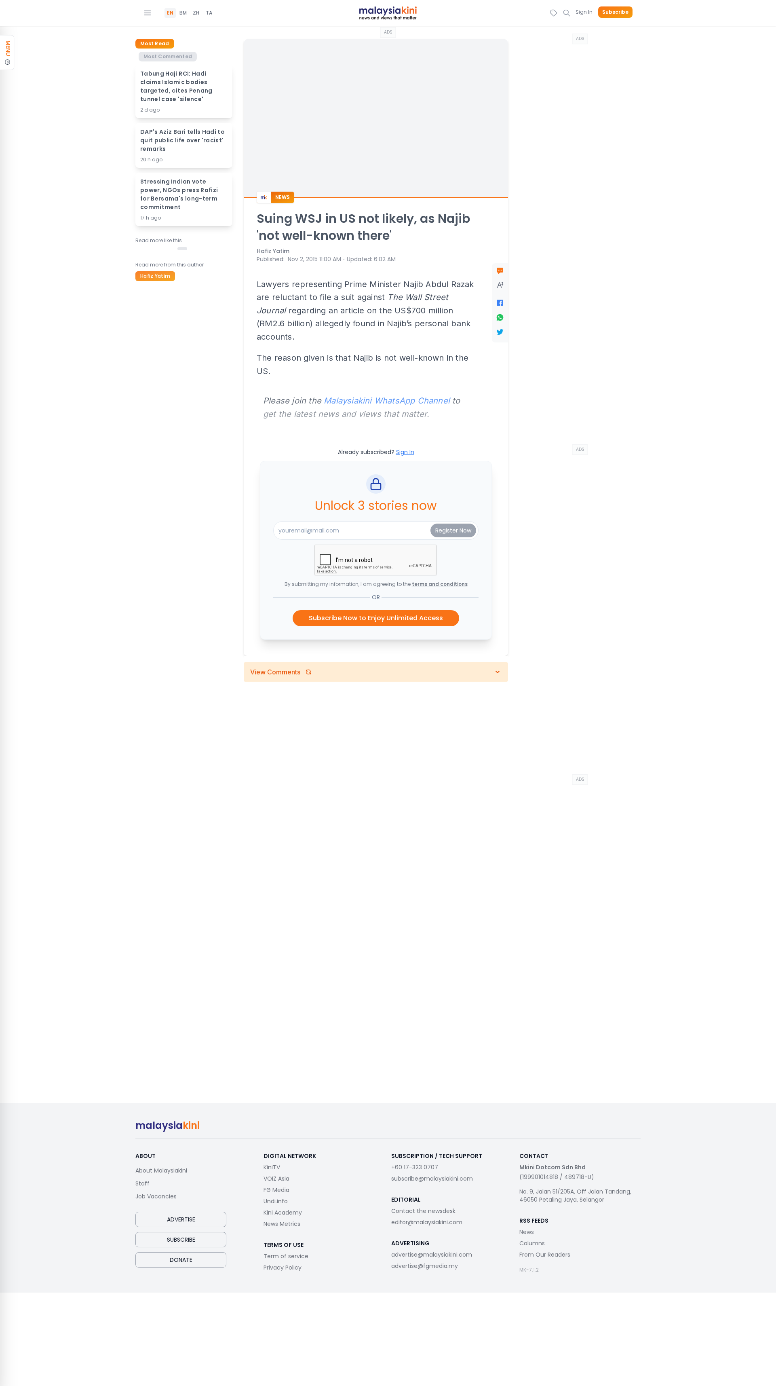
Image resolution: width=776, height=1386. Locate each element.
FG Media (276, 1190)
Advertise (181, 1219)
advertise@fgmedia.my (424, 1266)
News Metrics (282, 1224)
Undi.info (276, 1201)
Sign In (584, 11)
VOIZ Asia (276, 1179)
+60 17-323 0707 (414, 1167)
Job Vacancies (156, 1196)
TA (209, 13)
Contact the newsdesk (423, 1211)
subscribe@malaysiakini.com (432, 1179)
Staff (142, 1183)
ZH (196, 13)
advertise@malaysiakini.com (431, 1255)
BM (183, 13)
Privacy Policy (283, 1267)
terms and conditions (440, 584)
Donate (181, 1260)
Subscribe (615, 12)
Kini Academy (283, 1213)
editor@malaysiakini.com (426, 1222)
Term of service (286, 1256)
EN (170, 13)
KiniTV (272, 1167)
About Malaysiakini (161, 1170)
